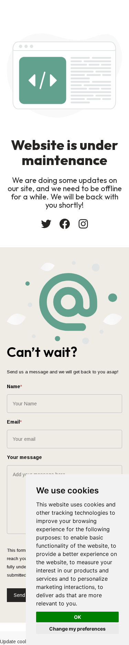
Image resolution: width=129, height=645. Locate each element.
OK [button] (77, 617)
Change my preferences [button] (77, 629)
